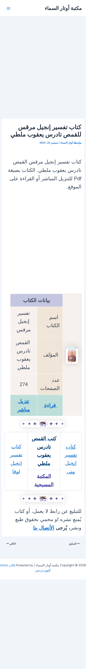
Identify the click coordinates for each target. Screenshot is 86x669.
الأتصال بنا (43, 527)
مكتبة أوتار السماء (63, 8)
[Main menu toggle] (8, 8)
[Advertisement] (43, 74)
